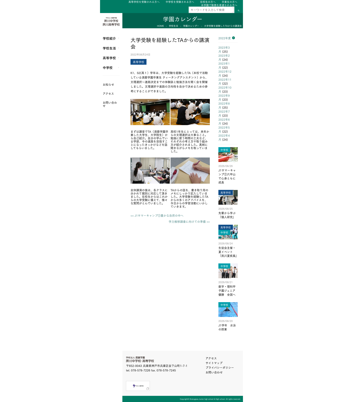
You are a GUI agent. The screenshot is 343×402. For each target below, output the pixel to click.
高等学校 (109, 57)
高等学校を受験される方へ (144, 1)
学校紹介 (109, 38)
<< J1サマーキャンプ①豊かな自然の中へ (157, 215)
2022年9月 (224, 97)
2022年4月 (224, 137)
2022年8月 (224, 105)
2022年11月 (224, 81)
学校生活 (109, 48)
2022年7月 (224, 113)
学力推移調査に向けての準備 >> (189, 221)
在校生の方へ (208, 1)
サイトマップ (214, 363)
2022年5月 (224, 129)
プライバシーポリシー (220, 367)
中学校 (108, 67)
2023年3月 (224, 49)
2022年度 (224, 38)
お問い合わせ (214, 372)
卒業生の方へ (229, 1)
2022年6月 (224, 121)
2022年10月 (224, 89)
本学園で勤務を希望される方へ (219, 4)
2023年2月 (224, 57)
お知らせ (108, 84)
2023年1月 (224, 65)
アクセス (211, 358)
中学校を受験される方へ (180, 1)
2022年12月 (224, 73)
